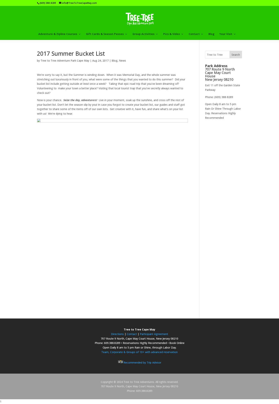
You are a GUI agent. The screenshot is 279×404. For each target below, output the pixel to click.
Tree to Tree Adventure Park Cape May (65, 60)
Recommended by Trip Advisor (142, 362)
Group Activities (143, 34)
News (122, 60)
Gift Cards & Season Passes (105, 34)
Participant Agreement (154, 334)
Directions (117, 334)
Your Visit (225, 34)
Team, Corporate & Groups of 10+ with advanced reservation (139, 352)
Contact (132, 334)
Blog (211, 34)
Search (236, 54)
